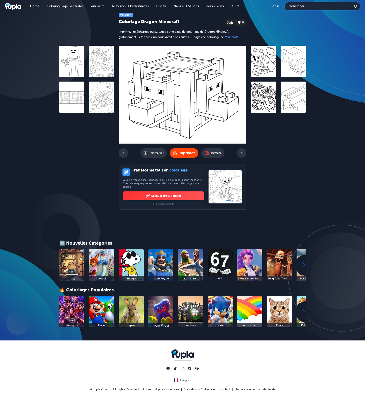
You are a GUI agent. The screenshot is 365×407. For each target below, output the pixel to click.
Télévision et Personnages (130, 6)
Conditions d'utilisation (199, 389)
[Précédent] (123, 153)
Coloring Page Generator (65, 6)
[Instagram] (182, 368)
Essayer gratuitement (166, 196)
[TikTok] (175, 368)
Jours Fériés (215, 6)
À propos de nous (167, 389)
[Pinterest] (197, 368)
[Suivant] (241, 153)
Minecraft (125, 14)
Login (275, 6)
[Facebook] (189, 368)
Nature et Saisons (186, 6)
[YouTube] (168, 368)
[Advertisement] (86, 174)
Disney (161, 6)
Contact (224, 389)
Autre (235, 6)
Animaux (97, 6)
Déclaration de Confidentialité (255, 389)
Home (34, 6)
